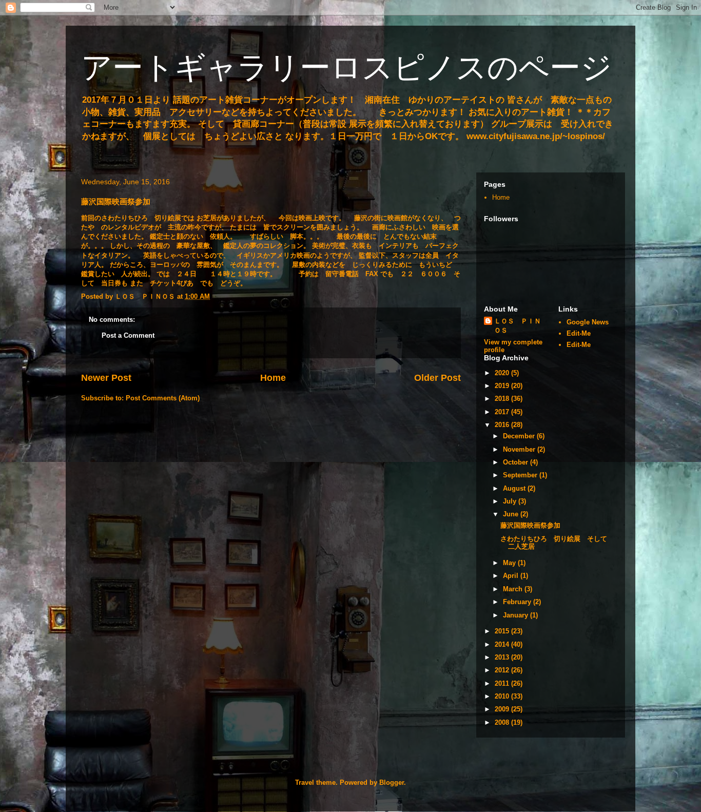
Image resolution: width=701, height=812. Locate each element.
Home (273, 378)
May (510, 563)
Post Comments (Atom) (163, 398)
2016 (503, 425)
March (513, 589)
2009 (503, 709)
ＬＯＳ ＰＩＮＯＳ (517, 325)
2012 (503, 670)
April (511, 575)
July (510, 501)
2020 (503, 373)
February (518, 602)
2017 (503, 412)
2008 (503, 722)
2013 (503, 657)
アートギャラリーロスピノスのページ (346, 67)
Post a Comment (128, 335)
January (516, 615)
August (515, 488)
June (511, 514)
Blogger (391, 782)
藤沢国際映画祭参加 (530, 525)
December (520, 436)
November (520, 449)
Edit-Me (579, 333)
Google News (588, 322)
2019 (503, 386)
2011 (503, 683)
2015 (503, 631)
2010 (503, 696)
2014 (503, 644)
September (521, 475)
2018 (503, 398)
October (516, 462)
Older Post (437, 378)
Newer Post (106, 378)
